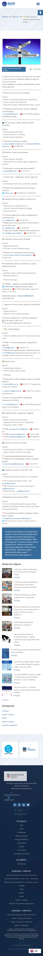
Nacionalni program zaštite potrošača (21, 914)
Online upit (8, 193)
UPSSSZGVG (21, 843)
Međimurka (21, 864)
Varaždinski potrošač (21, 853)
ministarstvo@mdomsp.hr (14, 464)
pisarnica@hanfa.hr (18, 434)
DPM (21, 829)
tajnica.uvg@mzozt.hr (12, 391)
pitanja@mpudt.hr (11, 114)
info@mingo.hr (10, 353)
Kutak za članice (8, 714)
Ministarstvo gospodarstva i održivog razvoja (21, 882)
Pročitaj (17, 577)
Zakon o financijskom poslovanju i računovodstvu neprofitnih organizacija (21, 929)
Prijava (20, 810)
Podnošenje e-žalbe (11, 286)
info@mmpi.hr (9, 228)
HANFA (21, 893)
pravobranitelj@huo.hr (17, 437)
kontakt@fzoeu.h (11, 404)
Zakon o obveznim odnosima (21, 922)
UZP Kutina (21, 850)
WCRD (4, 718)
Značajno (5, 711)
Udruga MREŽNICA (21, 839)
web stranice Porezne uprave (21, 255)
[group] (16, 750)
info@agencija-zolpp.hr (13, 233)
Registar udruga (22, 900)
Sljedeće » (6, 700)
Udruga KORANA (21, 836)
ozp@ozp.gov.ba (8, 488)
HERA (22, 889)
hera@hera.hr (9, 348)
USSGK (21, 846)
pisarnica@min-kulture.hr (14, 144)
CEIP (21, 825)
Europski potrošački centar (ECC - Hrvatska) (21, 878)
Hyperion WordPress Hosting (27, 949)
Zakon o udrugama (21, 925)
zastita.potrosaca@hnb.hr (18, 429)
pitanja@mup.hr (10, 171)
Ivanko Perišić (13, 949)
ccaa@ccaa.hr (9, 220)
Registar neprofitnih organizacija (21, 903)
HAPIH (21, 896)
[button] (40, 12)
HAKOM (21, 885)
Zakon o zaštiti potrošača (21, 918)
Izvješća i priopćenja (9, 725)
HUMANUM (21, 832)
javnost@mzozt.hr (11, 384)
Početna (5, 17)
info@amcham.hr (23, 491)
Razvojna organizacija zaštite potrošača (21, 875)
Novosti (16, 17)
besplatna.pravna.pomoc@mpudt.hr (17, 518)
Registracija (22, 814)
